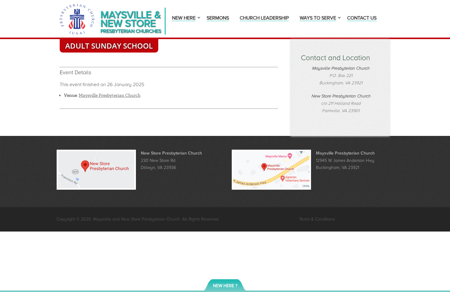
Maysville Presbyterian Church (110, 95)
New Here (184, 18)
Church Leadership (264, 18)
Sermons (218, 18)
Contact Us (362, 18)
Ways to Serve (318, 18)
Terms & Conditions (317, 219)
